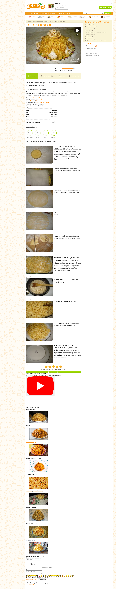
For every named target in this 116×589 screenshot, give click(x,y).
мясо (34, 17)
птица (53, 17)
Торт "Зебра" (89, 37)
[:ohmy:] (27, 576)
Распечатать (75, 76)
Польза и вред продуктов (92, 55)
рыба (43, 17)
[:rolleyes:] (60, 576)
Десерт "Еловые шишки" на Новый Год (96, 33)
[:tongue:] (54, 576)
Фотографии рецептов (92, 50)
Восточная (46, 102)
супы (84, 17)
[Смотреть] (40, 386)
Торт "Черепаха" (90, 29)
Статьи (52, 13)
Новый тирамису (90, 39)
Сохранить (32, 76)
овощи (63, 17)
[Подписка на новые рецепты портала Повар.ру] (95, 46)
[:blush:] (37, 576)
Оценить (62, 76)
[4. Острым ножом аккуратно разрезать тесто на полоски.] (39, 221)
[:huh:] (71, 576)
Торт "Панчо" (89, 31)
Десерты (32, 101)
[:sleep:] (50, 576)
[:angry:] (56, 576)
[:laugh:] (46, 576)
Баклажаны (63, 7)
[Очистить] (102, 13)
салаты (74, 17)
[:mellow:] (73, 576)
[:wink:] (58, 576)
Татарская (39, 102)
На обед (35, 98)
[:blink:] (48, 576)
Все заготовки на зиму (61, 9)
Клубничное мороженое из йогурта (95, 41)
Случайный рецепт (91, 48)
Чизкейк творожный (91, 27)
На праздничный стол (45, 98)
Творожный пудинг (90, 35)
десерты (107, 17)
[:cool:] (35, 576)
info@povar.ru (30, 584)
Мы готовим (63, 13)
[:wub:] (39, 575)
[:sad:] (66, 576)
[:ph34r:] (43, 576)
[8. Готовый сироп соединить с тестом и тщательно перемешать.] (39, 310)
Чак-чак (38, 101)
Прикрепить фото (32, 579)
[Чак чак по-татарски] (53, 45)
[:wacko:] (64, 576)
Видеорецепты (41, 13)
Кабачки (57, 7)
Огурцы (57, 5)
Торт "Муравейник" (90, 25)
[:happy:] (69, 576)
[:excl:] (62, 576)
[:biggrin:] (29, 576)
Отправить (43, 579)
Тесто (40, 99)
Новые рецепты (90, 46)
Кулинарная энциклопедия (93, 51)
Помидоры (63, 5)
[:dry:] (31, 576)
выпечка (95, 17)
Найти (108, 13)
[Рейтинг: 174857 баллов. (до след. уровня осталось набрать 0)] (74, 68)
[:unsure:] (33, 576)
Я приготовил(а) (47, 76)
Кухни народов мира (91, 53)
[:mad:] (41, 576)
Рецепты (30, 13)
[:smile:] (52, 576)
